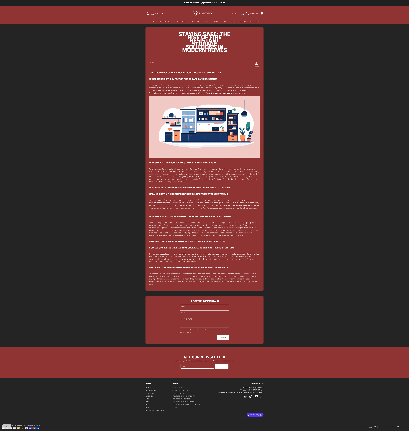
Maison (148, 387)
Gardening (149, 396)
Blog (147, 405)
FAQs (147, 408)
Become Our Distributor (154, 410)
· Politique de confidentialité (183, 396)
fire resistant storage (220, 93)
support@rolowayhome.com (253, 387)
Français (235, 13)
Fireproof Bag (165, 22)
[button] (253, 13)
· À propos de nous (179, 393)
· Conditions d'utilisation (181, 390)
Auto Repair (150, 393)
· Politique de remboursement (183, 402)
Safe (206, 22)
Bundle (148, 402)
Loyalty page (177, 387)
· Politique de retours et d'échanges (186, 405)
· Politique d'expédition (181, 399)
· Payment (175, 408)
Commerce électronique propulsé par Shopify (27, 425)
